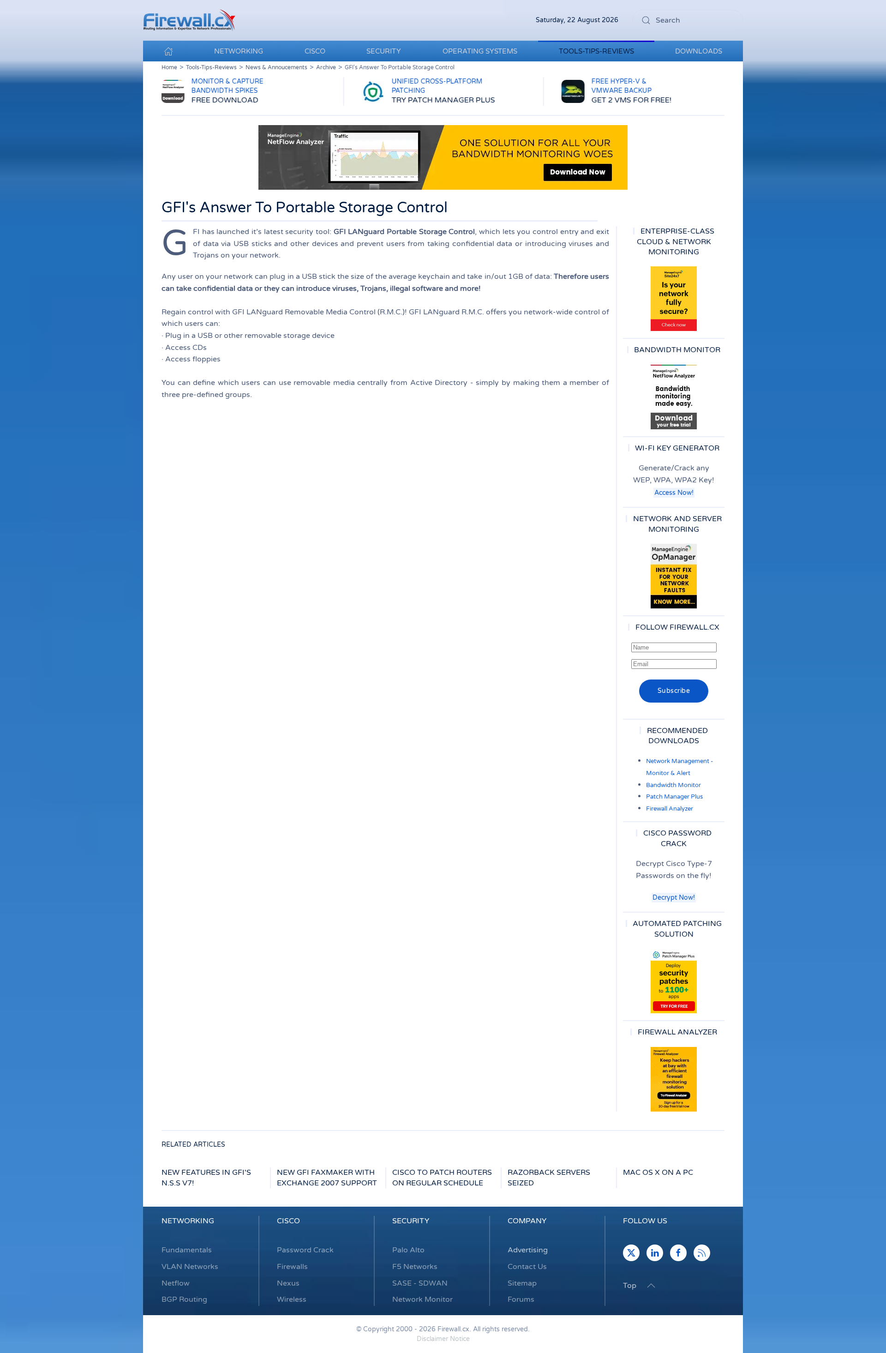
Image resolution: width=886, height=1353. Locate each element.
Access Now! (674, 493)
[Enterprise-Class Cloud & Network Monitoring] (673, 298)
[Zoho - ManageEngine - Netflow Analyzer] (443, 157)
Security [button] (383, 51)
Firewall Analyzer (669, 808)
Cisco (288, 1221)
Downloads (698, 51)
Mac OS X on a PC (658, 1172)
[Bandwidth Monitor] (673, 397)
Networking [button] (238, 51)
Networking (188, 1221)
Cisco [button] (315, 51)
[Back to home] (189, 20)
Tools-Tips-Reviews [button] (596, 51)
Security (410, 1221)
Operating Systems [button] (480, 51)
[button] (651, 1286)
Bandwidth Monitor (673, 785)
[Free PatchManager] (673, 981)
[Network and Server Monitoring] (674, 575)
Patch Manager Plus (674, 796)
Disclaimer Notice (443, 1339)
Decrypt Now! (674, 898)
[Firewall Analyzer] (673, 1079)
